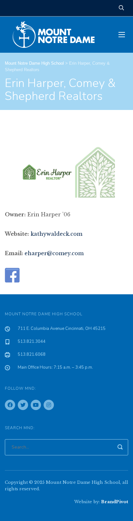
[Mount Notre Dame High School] (57, 34)
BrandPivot (114, 502)
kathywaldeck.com (56, 234)
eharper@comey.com (54, 253)
